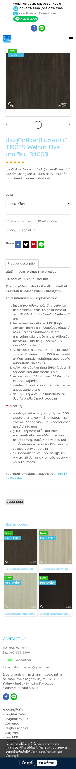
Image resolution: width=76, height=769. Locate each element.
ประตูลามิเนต (27, 230)
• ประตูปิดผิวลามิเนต (15, 719)
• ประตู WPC (11, 733)
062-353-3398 (52, 8)
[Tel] (15, 9)
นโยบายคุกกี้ (12, 755)
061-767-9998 (29, 8)
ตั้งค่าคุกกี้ (27, 762)
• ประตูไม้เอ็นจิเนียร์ (15, 714)
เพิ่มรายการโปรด (19, 221)
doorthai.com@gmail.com (37, 13)
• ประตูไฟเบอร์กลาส (15, 728)
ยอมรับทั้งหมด (46, 762)
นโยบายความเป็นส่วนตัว (43, 752)
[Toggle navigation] (71, 39)
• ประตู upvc (11, 723)
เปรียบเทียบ (49, 221)
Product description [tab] (22, 263)
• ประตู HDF (10, 737)
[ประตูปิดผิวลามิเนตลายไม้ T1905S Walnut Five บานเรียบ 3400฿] (38, 81)
